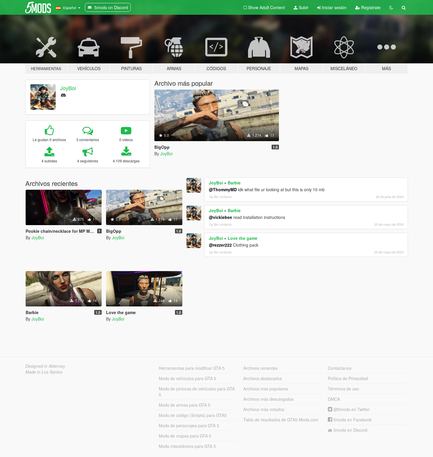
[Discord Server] (63, 94)
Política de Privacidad (348, 378)
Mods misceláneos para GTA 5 (187, 446)
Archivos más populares (265, 389)
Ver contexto (223, 196)
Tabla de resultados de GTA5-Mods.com (280, 420)
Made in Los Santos (43, 372)
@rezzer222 (220, 245)
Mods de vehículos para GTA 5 (187, 378)
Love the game (242, 238)
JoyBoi (68, 88)
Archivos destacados (262, 378)
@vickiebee (220, 217)
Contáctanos (339, 368)
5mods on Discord (349, 430)
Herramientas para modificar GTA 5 (192, 368)
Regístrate (370, 7)
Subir (303, 7)
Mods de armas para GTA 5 (184, 405)
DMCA (334, 399)
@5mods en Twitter (351, 409)
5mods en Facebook (352, 420)
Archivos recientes (260, 368)
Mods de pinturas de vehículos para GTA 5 (197, 391)
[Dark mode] (391, 7)
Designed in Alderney (45, 366)
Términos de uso (343, 389)
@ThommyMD (223, 189)
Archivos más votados (263, 409)
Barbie (234, 183)
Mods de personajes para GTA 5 (189, 425)
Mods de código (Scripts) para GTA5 (193, 415)
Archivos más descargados (268, 399)
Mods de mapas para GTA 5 (185, 436)
